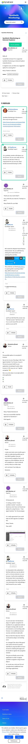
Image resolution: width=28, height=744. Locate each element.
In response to (14, 192)
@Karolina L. (21, 267)
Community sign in (21, 8)
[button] (8, 737)
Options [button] (26, 32)
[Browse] (6, 8)
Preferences (14, 741)
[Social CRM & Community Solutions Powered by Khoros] (23, 698)
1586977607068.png (11, 286)
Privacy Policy (5, 732)
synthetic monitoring (13, 74)
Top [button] (2, 698)
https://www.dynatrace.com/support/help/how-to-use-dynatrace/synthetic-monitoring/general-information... (14, 124)
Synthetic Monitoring (7, 32)
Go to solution (15, 45)
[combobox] (14, 22)
